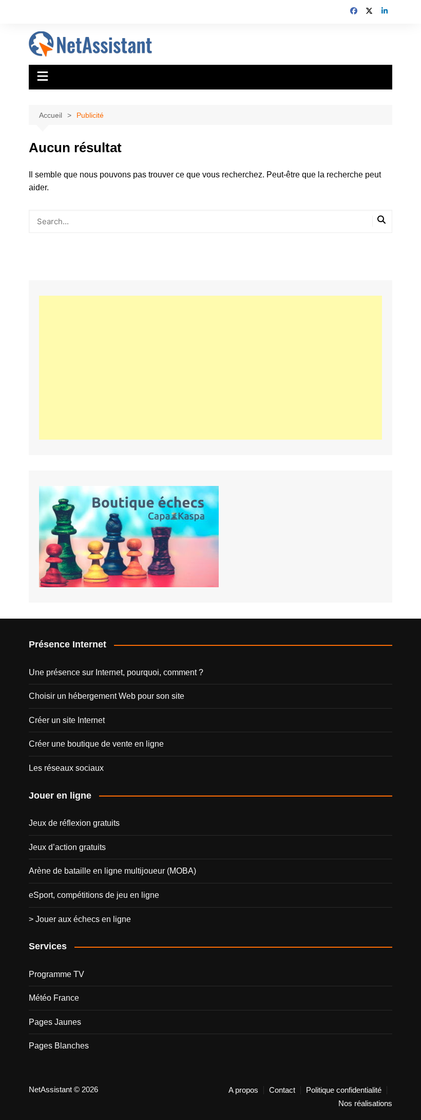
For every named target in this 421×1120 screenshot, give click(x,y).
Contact (282, 1090)
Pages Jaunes (55, 1022)
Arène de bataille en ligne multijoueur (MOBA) (112, 870)
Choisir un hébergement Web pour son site (106, 696)
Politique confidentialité (343, 1090)
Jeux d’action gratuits (67, 847)
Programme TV (56, 974)
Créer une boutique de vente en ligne (96, 743)
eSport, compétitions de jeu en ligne (94, 895)
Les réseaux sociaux (66, 768)
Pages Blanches (59, 1045)
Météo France (54, 997)
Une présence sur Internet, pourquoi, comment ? (116, 672)
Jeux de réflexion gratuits (74, 823)
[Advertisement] (210, 368)
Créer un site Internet (67, 720)
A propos (243, 1090)
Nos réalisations (365, 1103)
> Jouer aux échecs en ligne (80, 919)
